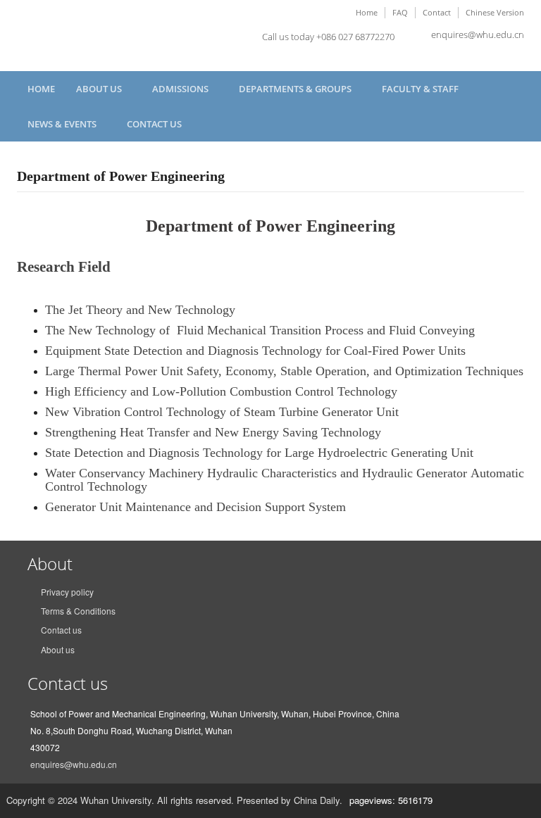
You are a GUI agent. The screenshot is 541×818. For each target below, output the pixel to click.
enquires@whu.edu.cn (477, 34)
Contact (437, 12)
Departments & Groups (296, 88)
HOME (41, 88)
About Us (100, 88)
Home (367, 12)
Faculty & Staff (421, 88)
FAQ (400, 12)
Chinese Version (495, 12)
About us (58, 649)
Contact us (154, 124)
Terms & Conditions (78, 611)
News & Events (63, 124)
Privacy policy (67, 592)
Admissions (181, 88)
